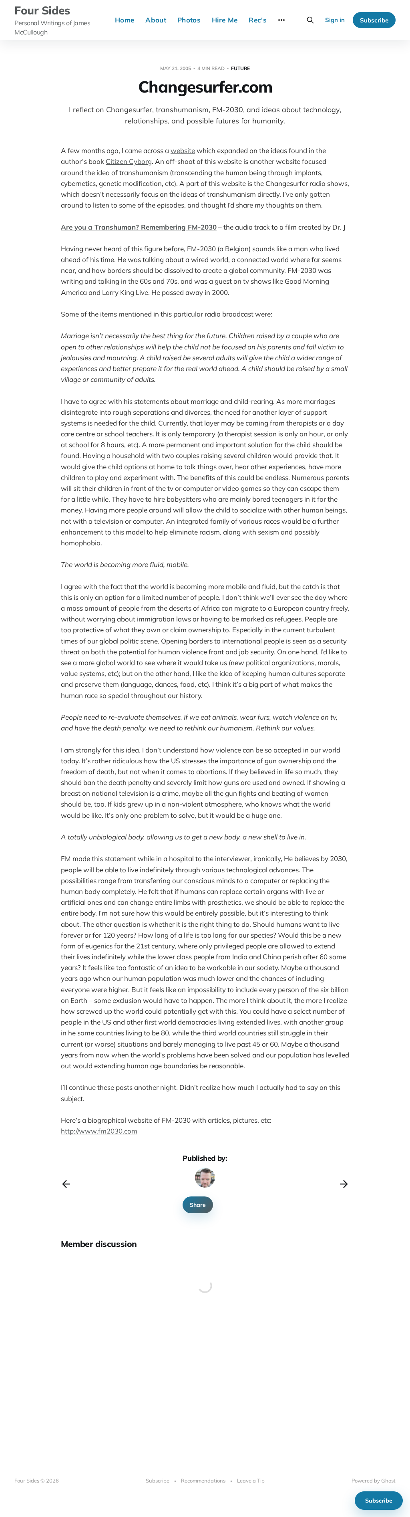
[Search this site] (310, 20)
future (240, 68)
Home (124, 20)
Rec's (258, 20)
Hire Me (224, 20)
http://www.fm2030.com (99, 1131)
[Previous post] (66, 1184)
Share (198, 1204)
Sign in (335, 20)
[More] (281, 20)
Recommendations (203, 1480)
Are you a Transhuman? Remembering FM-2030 (139, 227)
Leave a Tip (251, 1480)
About (155, 20)
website (183, 150)
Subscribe (374, 20)
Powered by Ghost (374, 1480)
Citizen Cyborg (129, 161)
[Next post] (344, 1184)
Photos (189, 20)
